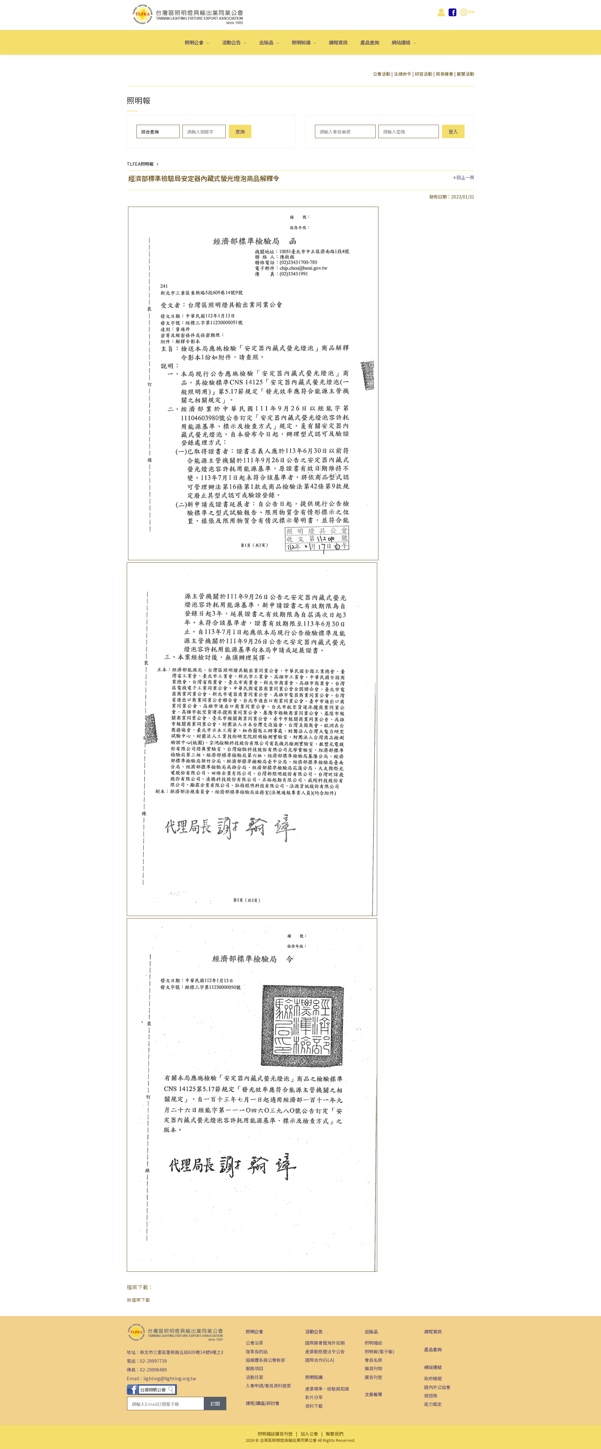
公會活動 (381, 74)
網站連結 (401, 42)
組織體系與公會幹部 (265, 1360)
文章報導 (373, 1394)
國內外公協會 (437, 1387)
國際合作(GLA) (319, 1360)
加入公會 (309, 1434)
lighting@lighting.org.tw (169, 1378)
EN (471, 11)
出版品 (266, 42)
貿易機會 (444, 74)
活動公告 (232, 42)
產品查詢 (369, 42)
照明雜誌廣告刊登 (275, 1434)
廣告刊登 (373, 1377)
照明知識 (301, 42)
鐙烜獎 (430, 1395)
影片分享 (314, 1397)
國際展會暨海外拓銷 (325, 1343)
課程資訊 (338, 42)
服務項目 (254, 1368)
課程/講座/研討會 (263, 1403)
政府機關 (433, 1378)
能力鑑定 (433, 1404)
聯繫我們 (334, 1434)
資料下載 (314, 1406)
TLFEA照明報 (140, 164)
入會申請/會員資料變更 (268, 1385)
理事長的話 (257, 1351)
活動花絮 (254, 1377)
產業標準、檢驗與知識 (327, 1389)
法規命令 (402, 74)
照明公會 (194, 42)
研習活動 (423, 74)
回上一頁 (465, 177)
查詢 (240, 131)
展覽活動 (465, 74)
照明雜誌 (373, 1343)
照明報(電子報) (379, 1351)
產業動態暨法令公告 (325, 1351)
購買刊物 (373, 1368)
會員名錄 (373, 1360)
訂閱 (215, 1403)
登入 (453, 131)
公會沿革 (254, 1343)
